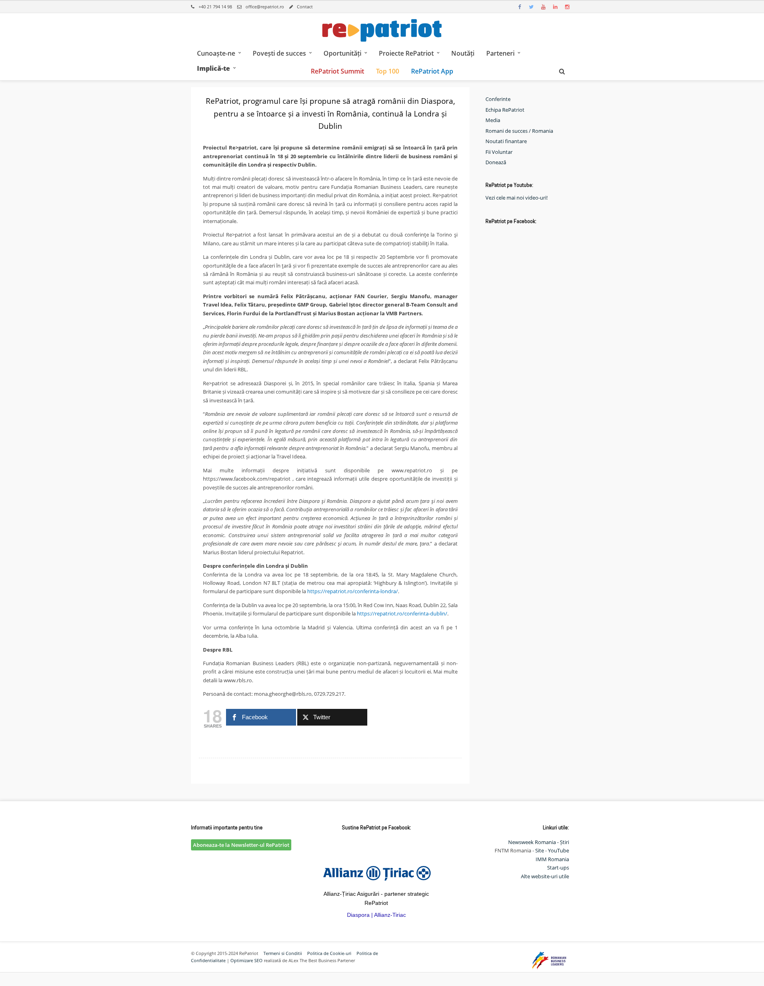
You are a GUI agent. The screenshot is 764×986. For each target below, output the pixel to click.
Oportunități (342, 53)
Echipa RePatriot (504, 109)
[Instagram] (567, 7)
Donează (495, 162)
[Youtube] (543, 7)
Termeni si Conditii (282, 953)
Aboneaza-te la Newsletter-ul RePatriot (241, 844)
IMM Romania (552, 859)
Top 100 (387, 71)
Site (539, 850)
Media (492, 120)
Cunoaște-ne (216, 53)
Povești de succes (279, 53)
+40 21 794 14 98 (215, 7)
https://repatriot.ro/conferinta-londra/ (352, 591)
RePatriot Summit (337, 71)
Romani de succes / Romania (519, 130)
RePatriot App (432, 71)
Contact (305, 7)
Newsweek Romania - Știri (538, 842)
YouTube (558, 850)
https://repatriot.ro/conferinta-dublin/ (402, 613)
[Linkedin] (555, 7)
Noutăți (462, 53)
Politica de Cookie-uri (329, 953)
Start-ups (558, 867)
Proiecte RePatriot (406, 53)
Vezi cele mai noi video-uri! (516, 197)
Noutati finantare (506, 141)
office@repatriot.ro (265, 7)
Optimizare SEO (246, 960)
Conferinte (498, 99)
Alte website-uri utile (545, 876)
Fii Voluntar (499, 151)
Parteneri (500, 53)
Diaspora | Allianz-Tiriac (376, 915)
